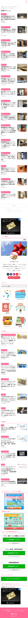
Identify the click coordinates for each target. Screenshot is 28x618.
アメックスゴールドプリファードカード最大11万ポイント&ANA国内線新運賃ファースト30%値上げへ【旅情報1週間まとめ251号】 (8, 470)
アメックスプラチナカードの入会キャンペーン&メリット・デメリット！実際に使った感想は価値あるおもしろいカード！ (8, 385)
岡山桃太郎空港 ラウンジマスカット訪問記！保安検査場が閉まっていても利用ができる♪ (8, 117)
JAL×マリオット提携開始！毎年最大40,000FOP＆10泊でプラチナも (8, 429)
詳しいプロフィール (14, 277)
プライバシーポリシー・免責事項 (18, 610)
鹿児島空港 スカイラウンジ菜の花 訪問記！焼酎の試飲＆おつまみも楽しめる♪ (8, 44)
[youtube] (17, 274)
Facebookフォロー (13, 566)
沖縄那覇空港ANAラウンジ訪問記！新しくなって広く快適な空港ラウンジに (8, 68)
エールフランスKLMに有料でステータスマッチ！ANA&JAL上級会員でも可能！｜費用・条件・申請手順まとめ (8, 442)
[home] (20, 274)
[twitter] (8, 274)
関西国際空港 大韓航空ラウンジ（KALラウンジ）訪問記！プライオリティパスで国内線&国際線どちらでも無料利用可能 (8, 130)
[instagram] (14, 274)
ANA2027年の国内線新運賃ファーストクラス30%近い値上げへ (8, 483)
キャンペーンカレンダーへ (13, 578)
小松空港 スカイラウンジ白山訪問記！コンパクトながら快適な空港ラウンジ (8, 196)
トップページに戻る (5, 609)
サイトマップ (12, 609)
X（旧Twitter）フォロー (13, 539)
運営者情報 (8, 610)
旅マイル (14, 614)
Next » (14, 205)
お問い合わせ (19, 609)
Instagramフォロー (13, 553)
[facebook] (11, 274)
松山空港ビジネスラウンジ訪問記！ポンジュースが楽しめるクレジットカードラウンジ (8, 93)
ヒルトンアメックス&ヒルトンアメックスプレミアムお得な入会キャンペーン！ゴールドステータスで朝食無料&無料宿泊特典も (8, 369)
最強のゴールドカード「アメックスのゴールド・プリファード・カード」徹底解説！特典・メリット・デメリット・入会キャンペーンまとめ (8, 340)
